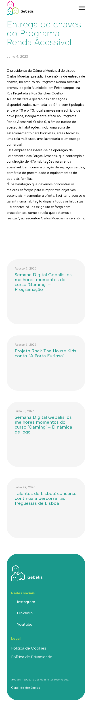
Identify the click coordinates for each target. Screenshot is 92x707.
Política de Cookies (28, 648)
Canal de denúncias (25, 687)
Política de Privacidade (31, 656)
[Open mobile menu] (82, 8)
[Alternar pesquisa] (70, 7)
